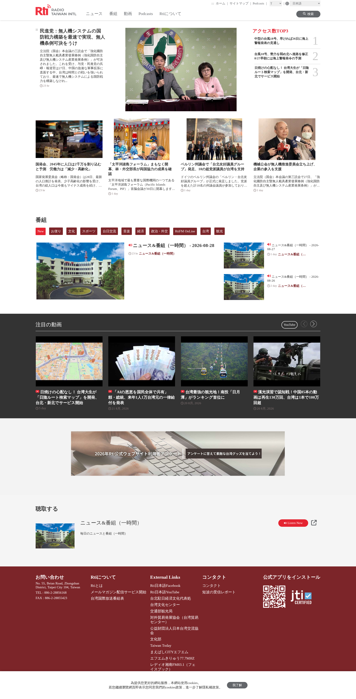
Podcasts (260, 3)
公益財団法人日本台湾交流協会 (174, 630)
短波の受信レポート (219, 592)
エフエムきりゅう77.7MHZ (172, 658)
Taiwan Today (160, 645)
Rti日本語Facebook (165, 585)
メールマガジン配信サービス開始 (118, 592)
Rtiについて (103, 577)
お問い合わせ (50, 577)
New (40, 231)
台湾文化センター (165, 605)
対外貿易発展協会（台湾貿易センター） (174, 619)
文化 (71, 231)
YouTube (289, 325)
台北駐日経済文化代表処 (170, 598)
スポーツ (88, 231)
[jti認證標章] (303, 597)
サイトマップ (240, 3)
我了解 (237, 685)
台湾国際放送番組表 (107, 598)
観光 (219, 231)
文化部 (155, 639)
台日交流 (109, 231)
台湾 (205, 231)
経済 (140, 231)
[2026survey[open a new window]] (178, 453)
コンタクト (214, 577)
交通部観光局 (161, 611)
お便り (56, 231)
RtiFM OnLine (185, 231)
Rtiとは (97, 585)
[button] (313, 324)
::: (212, 3)
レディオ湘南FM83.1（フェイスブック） (172, 666)
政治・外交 (159, 231)
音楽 (126, 231)
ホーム (222, 3)
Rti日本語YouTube (164, 592)
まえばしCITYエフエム (169, 652)
